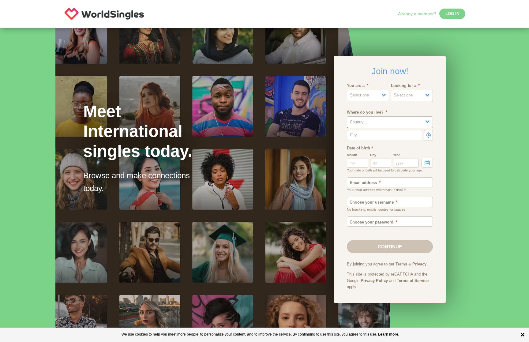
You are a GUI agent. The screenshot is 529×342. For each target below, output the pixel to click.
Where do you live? (365, 112)
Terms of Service (413, 281)
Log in (452, 14)
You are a (356, 86)
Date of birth (360, 148)
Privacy (419, 264)
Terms (401, 264)
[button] (368, 95)
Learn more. (388, 334)
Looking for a (403, 86)
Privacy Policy (374, 281)
